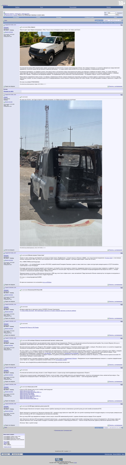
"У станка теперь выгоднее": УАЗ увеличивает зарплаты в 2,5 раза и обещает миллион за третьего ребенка (48, 310)
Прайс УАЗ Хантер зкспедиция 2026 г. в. (30, 396)
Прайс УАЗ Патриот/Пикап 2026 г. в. (29, 398)
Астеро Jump (108, 258)
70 (115, 20)
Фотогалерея (73, 7)
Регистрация (16, 17)
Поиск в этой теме (108, 22)
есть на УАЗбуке (47, 282)
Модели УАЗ (18, 13)
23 (110, 20)
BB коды (5, 441)
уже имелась (47, 353)
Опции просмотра (118, 22)
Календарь (58, 17)
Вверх (123, 454)
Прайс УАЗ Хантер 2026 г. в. (27, 397)
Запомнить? (120, 13)
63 (112, 20)
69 (114, 20)
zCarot (75, 462)
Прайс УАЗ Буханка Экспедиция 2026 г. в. (30, 392)
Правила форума (7, 446)
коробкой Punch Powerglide (72, 353)
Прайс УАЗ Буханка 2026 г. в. (27, 390)
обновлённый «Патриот (71, 358)
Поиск (115, 17)
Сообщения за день (89, 17)
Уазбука (17, 7)
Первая (106, 20)
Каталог (109, 7)
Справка (38, 17)
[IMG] (5, 443)
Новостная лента (25, 13)
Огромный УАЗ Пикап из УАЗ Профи (29, 327)
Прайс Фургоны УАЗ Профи (27, 393)
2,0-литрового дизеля (61, 359)
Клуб (41, 7)
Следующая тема (67, 430)
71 (117, 20)
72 (119, 20)
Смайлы (5, 442)
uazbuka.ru (12, 13)
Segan (6, 27)
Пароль (106, 14)
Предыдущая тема (59, 430)
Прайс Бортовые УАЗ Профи (27, 394)
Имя (105, 12)
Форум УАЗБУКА (117, 454)
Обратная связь (108, 454)
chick (6, 97)
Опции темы (100, 22)
